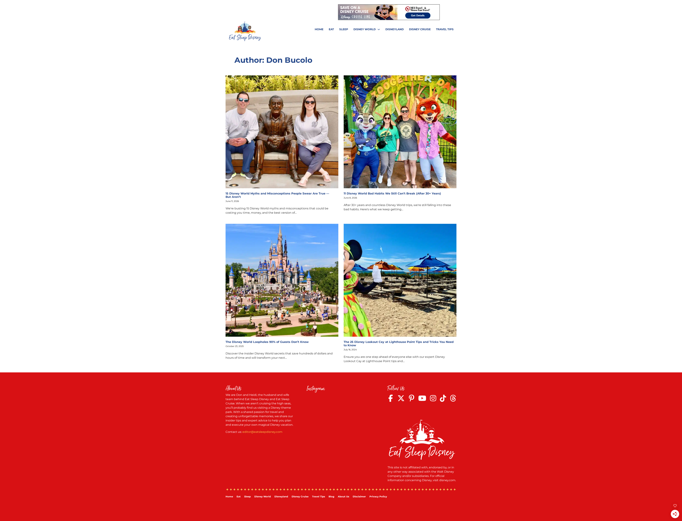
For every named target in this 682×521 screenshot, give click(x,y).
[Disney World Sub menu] (378, 29)
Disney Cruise (420, 29)
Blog (331, 496)
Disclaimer (359, 496)
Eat (331, 29)
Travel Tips (445, 29)
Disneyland (394, 29)
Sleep (343, 29)
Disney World (364, 29)
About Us (343, 496)
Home (319, 29)
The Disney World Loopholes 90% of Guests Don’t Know (267, 342)
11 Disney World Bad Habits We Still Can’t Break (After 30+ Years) (392, 193)
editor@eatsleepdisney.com (262, 432)
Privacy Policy (378, 496)
